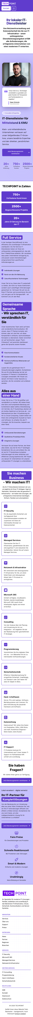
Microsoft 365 (7, 957)
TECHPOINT (19, 1006)
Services (5, 919)
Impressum (6, 996)
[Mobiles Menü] (14, 8)
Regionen (5, 942)
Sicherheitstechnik (8, 981)
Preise (4, 927)
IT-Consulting (7, 972)
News (4, 936)
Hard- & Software (8, 978)
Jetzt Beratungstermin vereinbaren (15, 152)
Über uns (5, 921)
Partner (4, 939)
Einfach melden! (20, 1014)
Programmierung (8, 975)
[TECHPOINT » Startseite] (9, 3)
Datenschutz (6, 999)
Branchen (5, 945)
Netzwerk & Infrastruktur (10, 963)
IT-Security (6, 954)
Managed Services (8, 960)
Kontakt (6, 8)
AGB (3, 990)
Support (5, 924)
